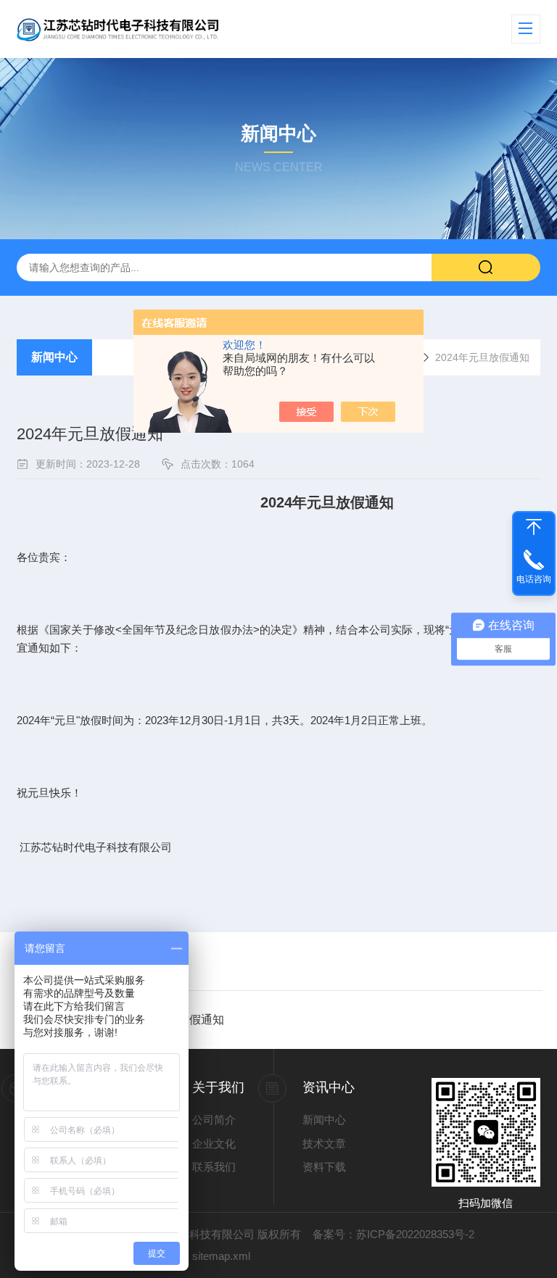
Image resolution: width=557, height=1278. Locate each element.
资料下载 (324, 1167)
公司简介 (214, 1119)
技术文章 (324, 1143)
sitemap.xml (221, 1256)
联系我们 (214, 1167)
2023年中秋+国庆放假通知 (155, 1019)
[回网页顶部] (533, 527)
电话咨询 (533, 579)
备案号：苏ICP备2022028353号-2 (393, 1234)
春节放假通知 (122, 961)
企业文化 (214, 1143)
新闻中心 (54, 357)
